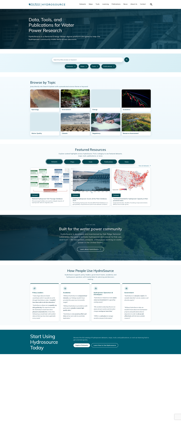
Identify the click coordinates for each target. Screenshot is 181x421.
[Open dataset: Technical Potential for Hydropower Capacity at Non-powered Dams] (131, 181)
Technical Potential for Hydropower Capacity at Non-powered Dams (130, 199)
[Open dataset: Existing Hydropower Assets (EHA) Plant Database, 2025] (90, 181)
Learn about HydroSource (89, 249)
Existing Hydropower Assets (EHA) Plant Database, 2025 (90, 199)
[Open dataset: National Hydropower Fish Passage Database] (50, 181)
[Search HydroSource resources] (126, 59)
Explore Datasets (82, 345)
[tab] (54, 161)
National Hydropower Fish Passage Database (47, 199)
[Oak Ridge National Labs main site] (34, 4)
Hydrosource (54, 4)
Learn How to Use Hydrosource (105, 345)
